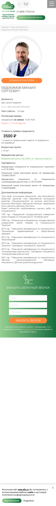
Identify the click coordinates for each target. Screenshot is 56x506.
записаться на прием (21, 80)
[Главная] (8, 6)
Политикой (28, 329)
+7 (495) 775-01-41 (25, 11)
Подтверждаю (11, 501)
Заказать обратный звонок (31, 17)
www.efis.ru (23, 489)
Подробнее (28, 500)
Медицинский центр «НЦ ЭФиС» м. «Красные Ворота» (26, 158)
